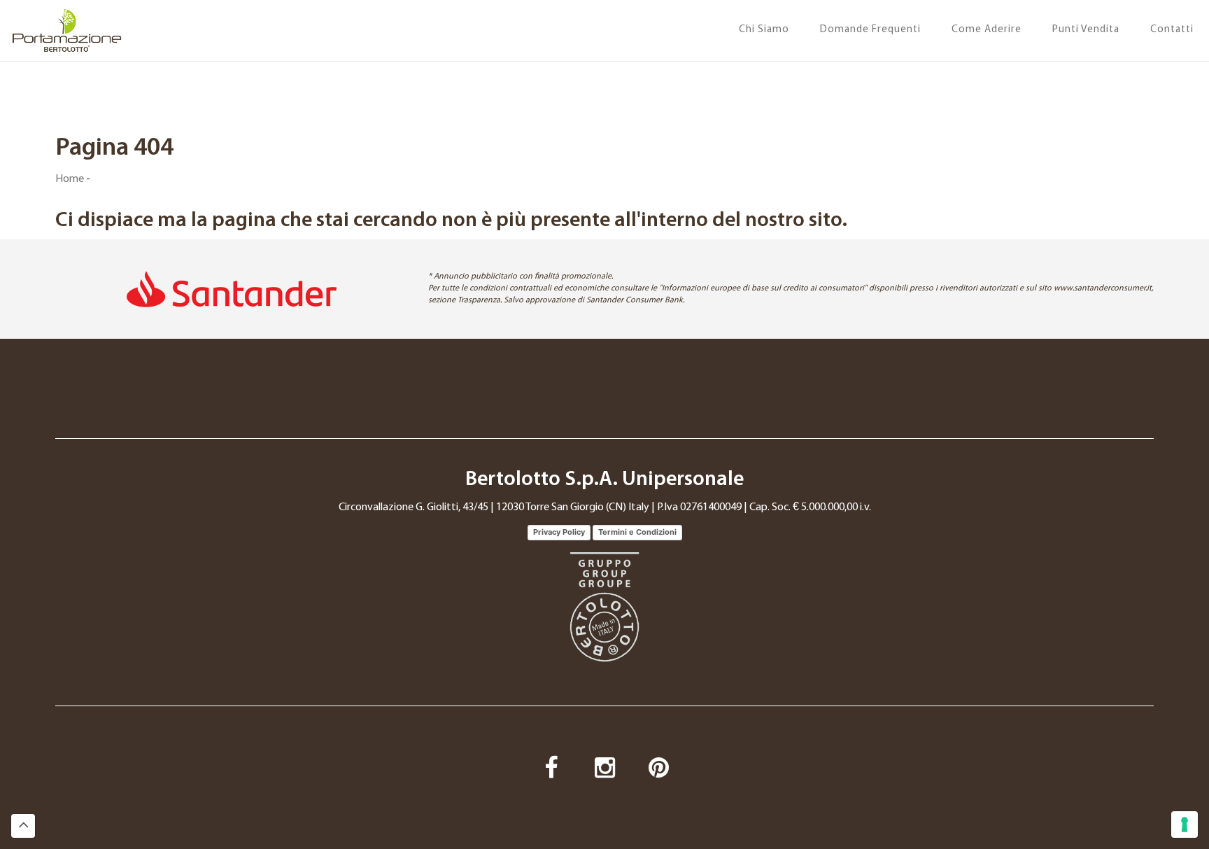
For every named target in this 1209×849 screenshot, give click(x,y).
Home (69, 179)
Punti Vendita (1085, 29)
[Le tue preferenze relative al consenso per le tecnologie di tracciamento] (1184, 824)
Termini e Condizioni (637, 532)
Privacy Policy (559, 532)
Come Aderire (986, 29)
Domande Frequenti (870, 29)
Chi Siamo (764, 29)
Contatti (1172, 29)
